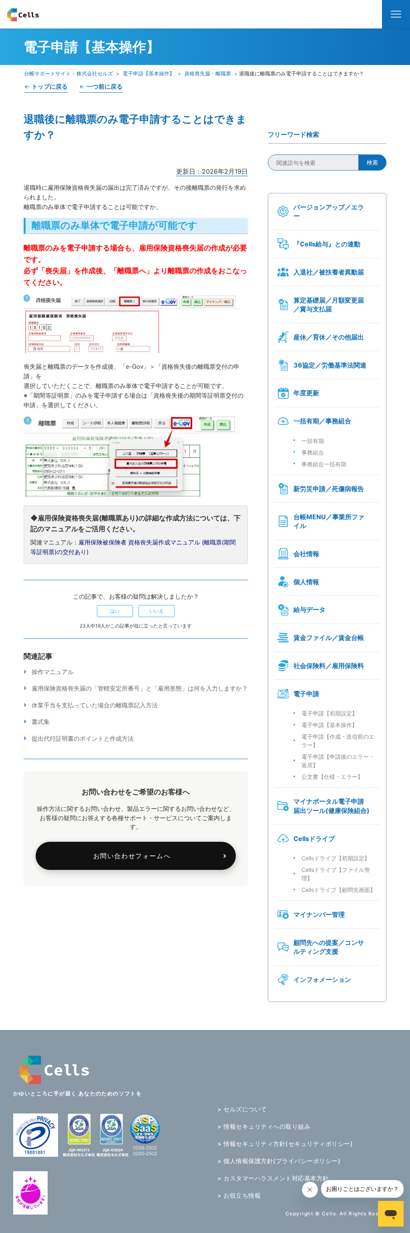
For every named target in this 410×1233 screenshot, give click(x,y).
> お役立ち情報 (239, 1195)
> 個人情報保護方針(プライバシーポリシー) (278, 1161)
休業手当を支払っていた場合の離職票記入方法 (95, 705)
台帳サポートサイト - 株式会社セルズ (68, 73)
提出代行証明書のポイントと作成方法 (83, 738)
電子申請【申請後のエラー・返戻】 (337, 760)
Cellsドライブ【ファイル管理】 (335, 874)
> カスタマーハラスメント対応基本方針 (273, 1178)
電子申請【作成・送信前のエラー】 (337, 740)
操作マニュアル (53, 672)
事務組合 (312, 452)
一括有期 (312, 440)
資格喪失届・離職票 (207, 73)
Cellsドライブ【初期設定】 (335, 858)
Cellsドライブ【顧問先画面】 (338, 889)
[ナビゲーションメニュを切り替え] (396, 14)
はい (115, 611)
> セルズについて (242, 1109)
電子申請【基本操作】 (149, 73)
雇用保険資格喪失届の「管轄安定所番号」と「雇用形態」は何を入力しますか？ (140, 688)
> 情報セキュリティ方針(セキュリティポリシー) (285, 1144)
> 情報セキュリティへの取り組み (263, 1126)
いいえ (156, 611)
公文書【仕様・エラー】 (332, 776)
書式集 (41, 721)
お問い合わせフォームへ (132, 856)
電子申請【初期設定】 (329, 713)
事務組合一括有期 (323, 464)
